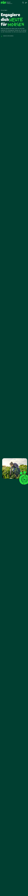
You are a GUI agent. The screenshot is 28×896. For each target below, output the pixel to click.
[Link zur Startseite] (7, 2)
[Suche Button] (23, 2)
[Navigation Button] (26, 3)
